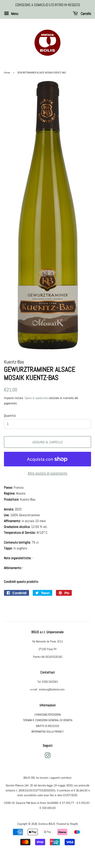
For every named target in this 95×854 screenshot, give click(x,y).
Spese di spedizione (36, 398)
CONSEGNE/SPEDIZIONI (48, 714)
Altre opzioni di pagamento (47, 473)
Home (7, 72)
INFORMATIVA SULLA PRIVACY (47, 731)
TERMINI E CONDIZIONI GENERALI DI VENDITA (47, 720)
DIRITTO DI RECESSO (47, 726)
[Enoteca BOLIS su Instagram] (47, 757)
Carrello (85, 13)
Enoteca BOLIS (47, 824)
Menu (14, 13)
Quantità (10, 415)
